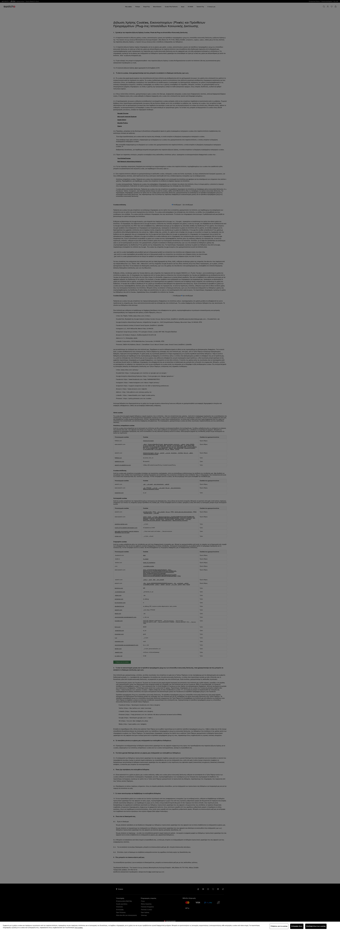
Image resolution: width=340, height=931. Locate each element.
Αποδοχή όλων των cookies (316, 926)
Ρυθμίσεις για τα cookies (279, 926)
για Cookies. (79, 927)
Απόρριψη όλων (296, 926)
